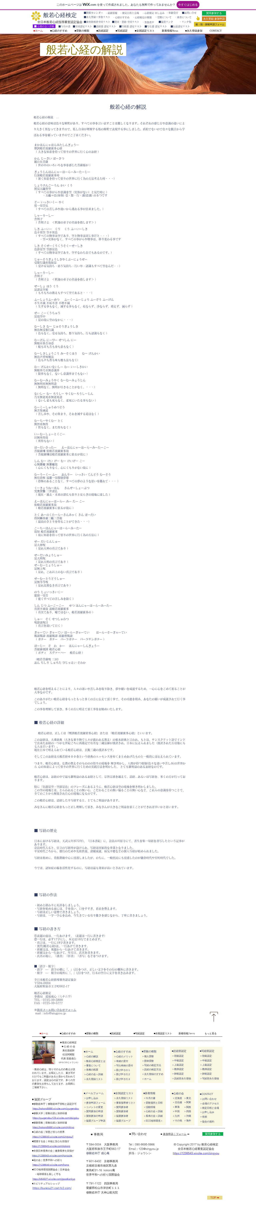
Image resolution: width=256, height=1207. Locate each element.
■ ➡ (175, 1134)
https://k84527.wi (42, 1178)
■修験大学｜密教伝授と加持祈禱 (50, 1113)
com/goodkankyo (65, 1178)
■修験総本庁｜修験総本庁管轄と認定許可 (55, 1103)
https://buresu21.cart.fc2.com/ (52, 1188)
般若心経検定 (60, 15)
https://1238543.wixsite (44, 1155)
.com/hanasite (64, 1155)
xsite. (53, 1178)
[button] (206, 1074)
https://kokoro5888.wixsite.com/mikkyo (53, 1127)
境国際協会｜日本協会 (58, 1169)
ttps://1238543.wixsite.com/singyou (196, 1153)
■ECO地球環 (39, 1169)
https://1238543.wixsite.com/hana (51, 1164)
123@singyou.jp (149, 1149)
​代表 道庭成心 (68, 1058)
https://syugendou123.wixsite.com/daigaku (56, 1117)
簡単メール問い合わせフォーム (56, 1009)
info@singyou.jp (55, 1013)
